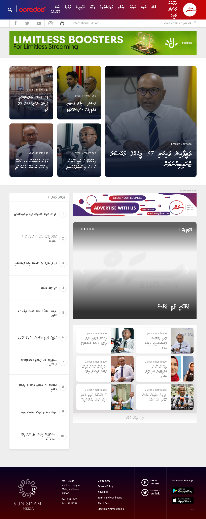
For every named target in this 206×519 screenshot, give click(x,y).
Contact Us (104, 480)
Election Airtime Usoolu (111, 509)
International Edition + (87, 23)
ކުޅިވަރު (132, 7)
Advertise (103, 492)
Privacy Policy (105, 486)
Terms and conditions (110, 497)
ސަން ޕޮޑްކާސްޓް (55, 10)
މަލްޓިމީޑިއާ (80, 7)
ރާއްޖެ (153, 7)
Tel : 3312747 (69, 499)
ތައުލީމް (68, 7)
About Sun (103, 503)
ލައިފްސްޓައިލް (106, 7)
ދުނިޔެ (143, 7)
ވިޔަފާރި (121, 7)
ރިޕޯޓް (92, 7)
